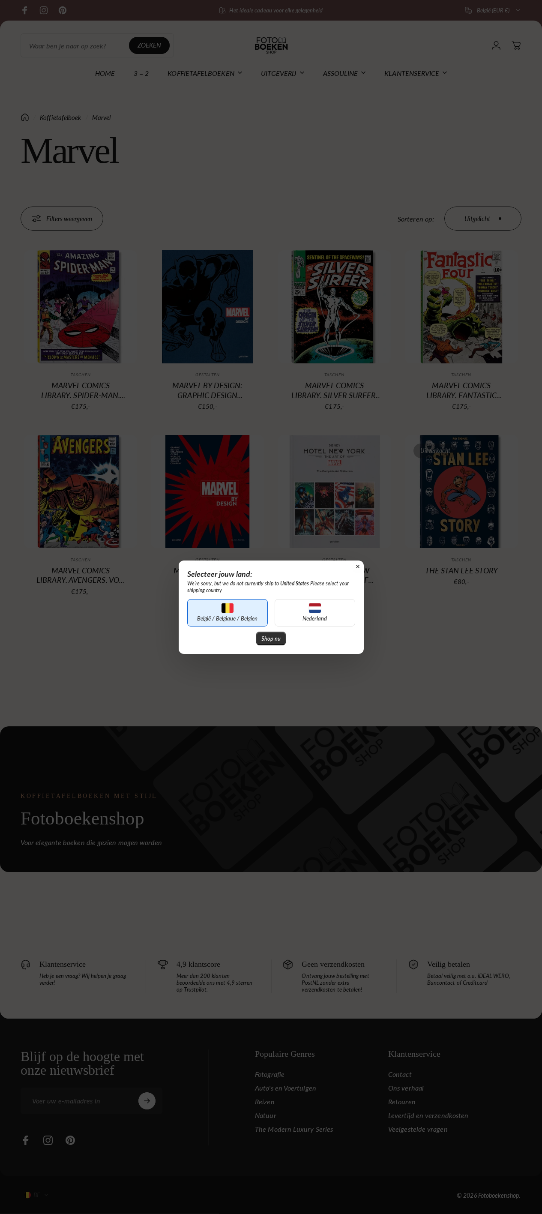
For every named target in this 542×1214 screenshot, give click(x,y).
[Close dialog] (357, 566)
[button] (227, 612)
